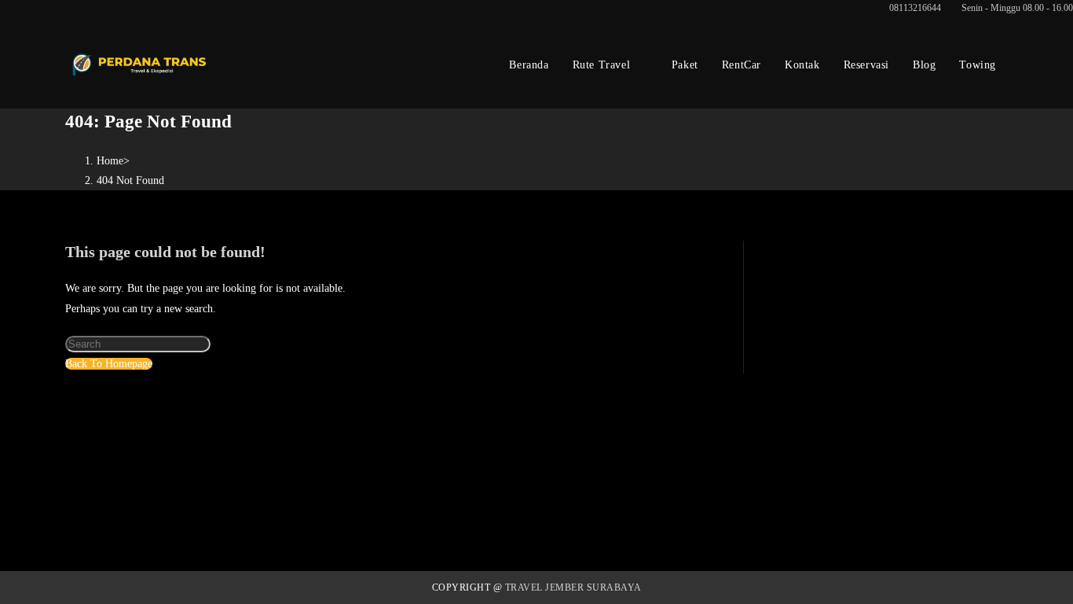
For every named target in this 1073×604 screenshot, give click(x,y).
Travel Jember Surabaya (573, 587)
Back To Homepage (108, 364)
